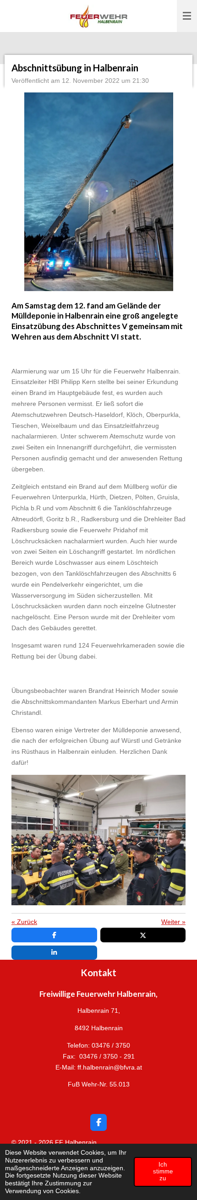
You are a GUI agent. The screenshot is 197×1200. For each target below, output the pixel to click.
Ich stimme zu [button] (163, 1172)
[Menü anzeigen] (187, 16)
